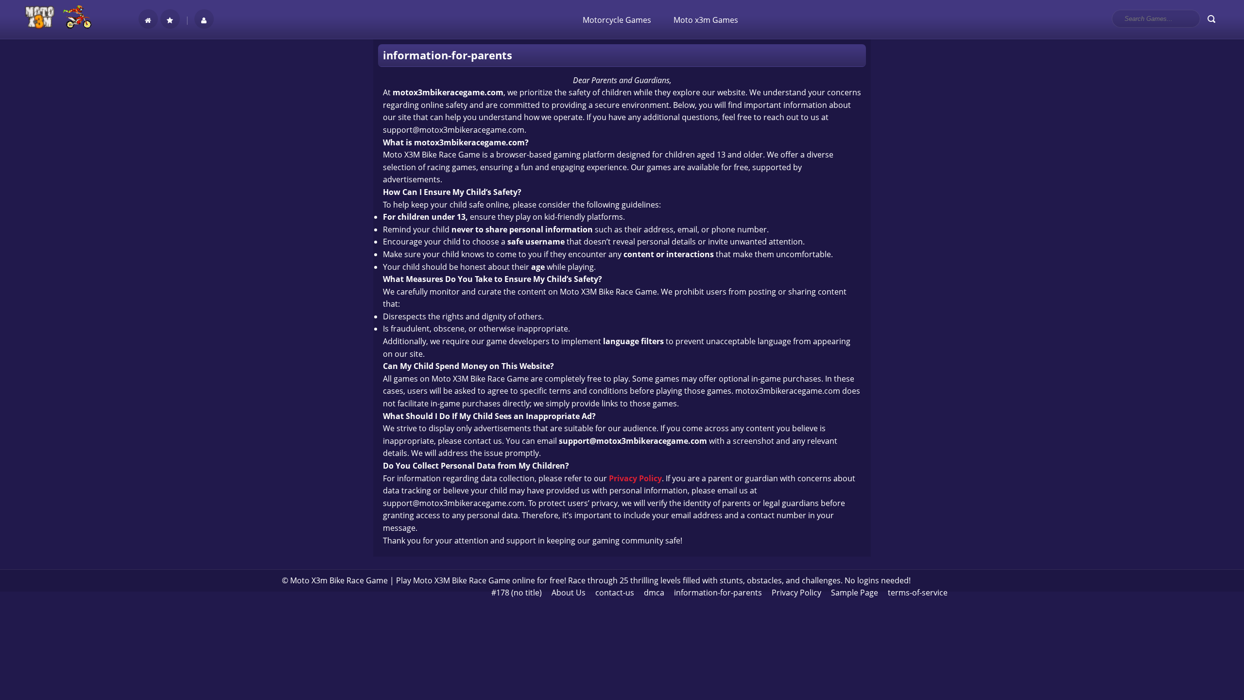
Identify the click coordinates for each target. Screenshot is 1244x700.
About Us (569, 592)
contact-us (614, 592)
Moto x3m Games (706, 20)
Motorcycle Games (617, 20)
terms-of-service (918, 592)
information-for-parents (718, 592)
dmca (654, 592)
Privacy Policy (796, 592)
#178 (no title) (516, 592)
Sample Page (854, 592)
